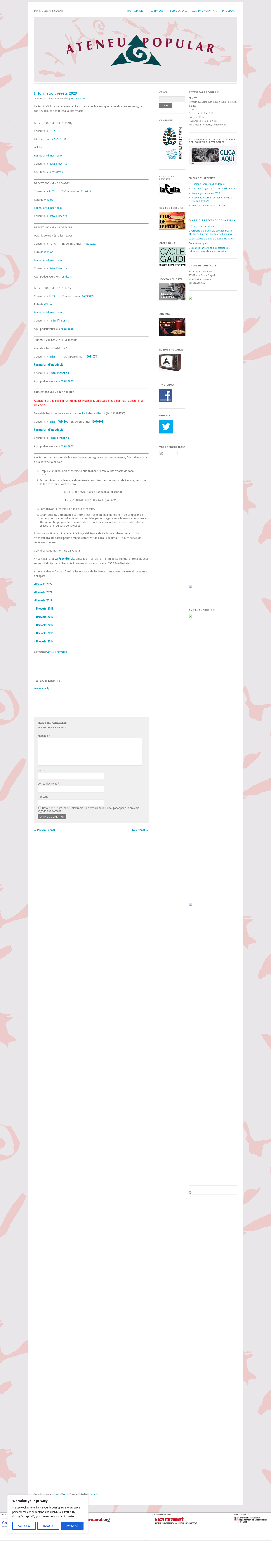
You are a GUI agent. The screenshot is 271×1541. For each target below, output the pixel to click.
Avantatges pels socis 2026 (206, 193)
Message (44, 735)
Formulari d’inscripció (48, 155)
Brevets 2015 (44, 633)
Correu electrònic (48, 783)
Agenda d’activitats (204, 10)
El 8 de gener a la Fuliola (201, 226)
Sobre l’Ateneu (178, 10)
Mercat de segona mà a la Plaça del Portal (213, 188)
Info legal (228, 10)
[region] (47, 1514)
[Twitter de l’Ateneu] (166, 432)
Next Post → (140, 830)
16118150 (60, 139)
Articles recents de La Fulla (213, 220)
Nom (42, 770)
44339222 (89, 243)
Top (36, 1498)
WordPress (62, 1494)
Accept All (72, 1525)
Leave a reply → (43, 688)
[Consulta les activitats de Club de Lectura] (173, 228)
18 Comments (78, 98)
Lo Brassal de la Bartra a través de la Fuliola (211, 238)
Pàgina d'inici (135, 10)
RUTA (52, 131)
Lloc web (43, 796)
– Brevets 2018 (43, 608)
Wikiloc (38, 147)
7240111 (86, 191)
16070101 (97, 421)
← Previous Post (44, 830)
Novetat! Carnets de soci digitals (208, 205)
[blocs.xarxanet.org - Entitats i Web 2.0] (94, 1524)
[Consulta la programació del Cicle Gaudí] (173, 264)
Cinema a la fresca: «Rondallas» (208, 184)
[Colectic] (18, 1535)
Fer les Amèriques (198, 243)
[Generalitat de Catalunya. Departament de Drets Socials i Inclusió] (250, 1521)
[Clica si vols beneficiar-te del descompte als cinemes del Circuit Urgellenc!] (172, 335)
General (50, 652)
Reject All (48, 1525)
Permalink (62, 652)
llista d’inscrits (58, 163)
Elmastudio (93, 1494)
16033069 (88, 296)
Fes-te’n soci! (157, 10)
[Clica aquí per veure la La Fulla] (170, 193)
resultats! (57, 172)
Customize (24, 1525)
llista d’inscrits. (58, 268)
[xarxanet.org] (175, 1524)
